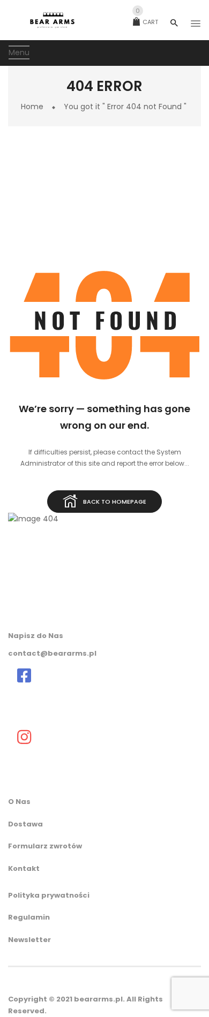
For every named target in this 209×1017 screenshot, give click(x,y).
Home (32, 106)
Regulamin (29, 917)
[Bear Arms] (24, 675)
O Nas (19, 801)
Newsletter (29, 940)
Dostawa (25, 824)
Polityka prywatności (48, 895)
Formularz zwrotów (45, 846)
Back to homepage (114, 501)
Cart (147, 22)
